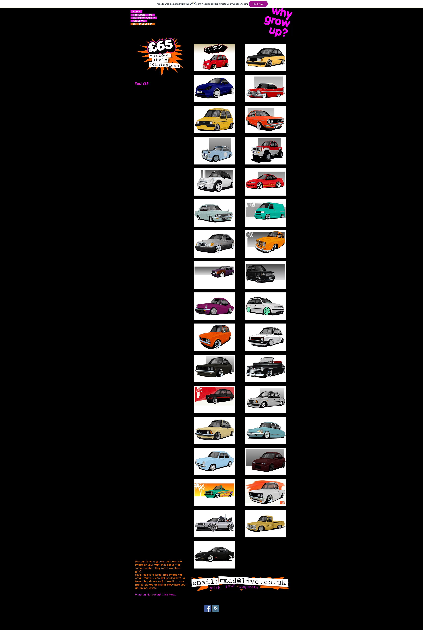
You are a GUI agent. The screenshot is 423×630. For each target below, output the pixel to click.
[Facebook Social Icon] (207, 608)
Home (136, 11)
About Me (139, 21)
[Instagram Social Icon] (215, 608)
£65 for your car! (143, 24)
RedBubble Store (142, 15)
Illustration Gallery (144, 18)
